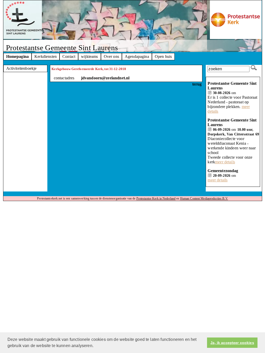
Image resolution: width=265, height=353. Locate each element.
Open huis (163, 56)
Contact (68, 56)
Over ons (111, 56)
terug (197, 84)
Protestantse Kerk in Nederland (156, 198)
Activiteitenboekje (21, 68)
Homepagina (17, 56)
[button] (95, 346)
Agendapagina (137, 56)
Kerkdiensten (45, 56)
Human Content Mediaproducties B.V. (204, 198)
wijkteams (89, 56)
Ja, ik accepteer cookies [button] (232, 343)
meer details (225, 162)
